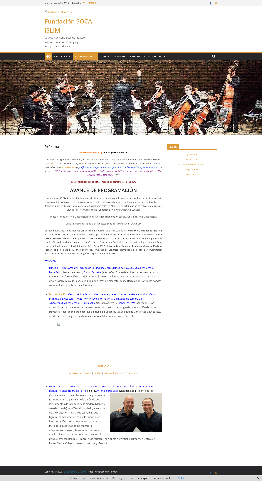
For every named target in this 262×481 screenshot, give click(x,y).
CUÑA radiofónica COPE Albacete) (121, 373)
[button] (94, 56)
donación (50, 163)
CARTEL (97, 373)
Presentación (62, 56)
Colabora (119, 56)
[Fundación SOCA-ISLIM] (48, 56)
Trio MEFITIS (192, 174)
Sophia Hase (89, 3)
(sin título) (192, 154)
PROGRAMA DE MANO (80, 373)
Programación (83, 56)
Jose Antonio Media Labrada (192, 164)
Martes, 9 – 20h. (58, 294)
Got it (181, 478)
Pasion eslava (192, 159)
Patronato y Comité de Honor (148, 56)
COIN (103, 56)
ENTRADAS (103, 366)
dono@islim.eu (69, 167)
